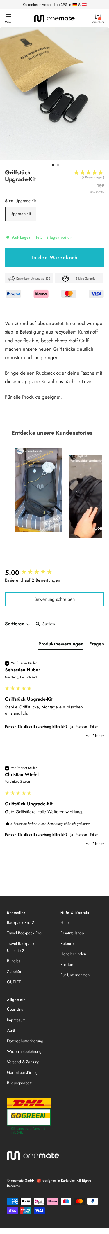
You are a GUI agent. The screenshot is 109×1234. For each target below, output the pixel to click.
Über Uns (15, 1009)
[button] (89, 176)
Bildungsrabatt (19, 1083)
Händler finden (73, 954)
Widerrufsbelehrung (24, 1051)
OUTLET (14, 982)
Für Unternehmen (75, 975)
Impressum (16, 1020)
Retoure (67, 943)
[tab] (60, 645)
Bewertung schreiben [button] (54, 599)
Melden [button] (81, 726)
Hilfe (64, 922)
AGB (11, 1030)
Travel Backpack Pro (24, 933)
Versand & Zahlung (23, 1062)
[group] (54, 572)
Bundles (13, 961)
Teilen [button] (94, 726)
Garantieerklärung (22, 1072)
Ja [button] (71, 726)
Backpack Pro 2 (20, 922)
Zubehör (14, 971)
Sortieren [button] (15, 624)
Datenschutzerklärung (25, 1041)
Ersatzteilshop (72, 933)
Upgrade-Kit (20, 214)
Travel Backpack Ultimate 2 (20, 946)
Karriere (67, 964)
